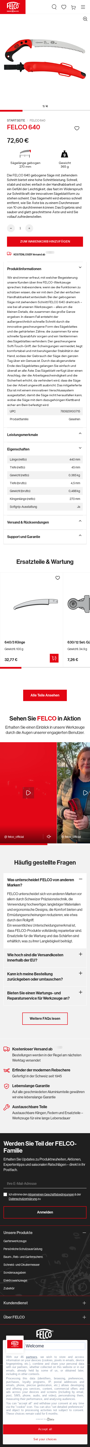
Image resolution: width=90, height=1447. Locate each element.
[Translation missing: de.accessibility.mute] (47, 836)
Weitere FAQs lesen (45, 1018)
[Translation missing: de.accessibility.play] (28, 792)
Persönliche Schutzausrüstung (22, 1249)
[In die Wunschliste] (77, 128)
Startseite (16, 120)
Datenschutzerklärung (23, 1199)
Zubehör (9, 1288)
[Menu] (83, 7)
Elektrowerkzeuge (15, 1280)
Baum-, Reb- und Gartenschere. (23, 1257)
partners (31, 1357)
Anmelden (45, 1212)
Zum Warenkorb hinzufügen (45, 241)
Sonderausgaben (14, 1272)
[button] (54, 7)
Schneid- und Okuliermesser (21, 1264)
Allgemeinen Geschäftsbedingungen (51, 1194)
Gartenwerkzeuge (14, 1241)
